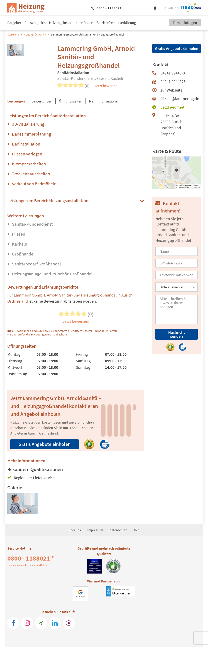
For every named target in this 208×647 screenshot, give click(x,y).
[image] (22, 505)
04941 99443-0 (172, 72)
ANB (136, 530)
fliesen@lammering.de (179, 98)
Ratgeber (14, 22)
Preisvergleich (35, 22)
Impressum (95, 530)
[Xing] (41, 623)
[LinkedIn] (55, 623)
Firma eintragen (185, 22)
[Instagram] (27, 623)
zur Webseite (171, 90)
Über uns (74, 530)
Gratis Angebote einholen (44, 444)
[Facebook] (13, 623)
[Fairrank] (69, 623)
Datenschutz (118, 530)
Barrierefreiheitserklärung (116, 22)
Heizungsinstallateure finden (71, 22)
